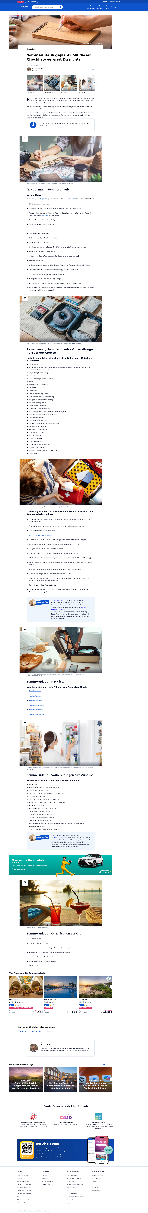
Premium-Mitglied (60, 600)
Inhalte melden (21, 1203)
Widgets (44, 1178)
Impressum (70, 1203)
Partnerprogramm (47, 1181)
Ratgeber (24, 13)
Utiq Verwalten (71, 1187)
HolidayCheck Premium (24, 1193)
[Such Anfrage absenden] (61, 7)
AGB (68, 1190)
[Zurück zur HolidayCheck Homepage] (23, 7)
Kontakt (104, 1)
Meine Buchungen (22, 1175)
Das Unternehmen (97, 1175)
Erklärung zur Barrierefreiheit (76, 1197)
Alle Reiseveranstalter (23, 1200)
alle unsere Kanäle (70, 199)
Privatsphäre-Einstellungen (75, 1184)
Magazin (18, 13)
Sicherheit (70, 1200)
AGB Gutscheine (72, 1193)
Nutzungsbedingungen (74, 1178)
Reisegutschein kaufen (24, 1190)
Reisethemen (96, 1187)
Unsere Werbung (97, 1178)
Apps (18, 1197)
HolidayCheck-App (60, 837)
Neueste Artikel (96, 1190)
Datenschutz (70, 1181)
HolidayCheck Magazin (38, 199)
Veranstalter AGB (72, 1175)
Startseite (11, 13)
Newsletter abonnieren (24, 1187)
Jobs (93, 1184)
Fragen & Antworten (23, 1181)
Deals (20, 1)
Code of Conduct (47, 1184)
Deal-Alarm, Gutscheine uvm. (26, 1184)
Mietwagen (45, 215)
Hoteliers (44, 1175)
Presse (94, 1181)
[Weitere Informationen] (33, 1012)
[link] (91, 7)
